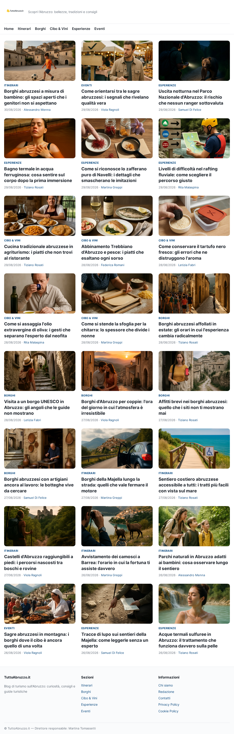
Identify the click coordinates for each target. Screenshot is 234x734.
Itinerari (24, 28)
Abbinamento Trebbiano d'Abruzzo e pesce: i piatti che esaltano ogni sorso (112, 252)
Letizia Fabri (186, 265)
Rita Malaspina (188, 187)
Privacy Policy (168, 704)
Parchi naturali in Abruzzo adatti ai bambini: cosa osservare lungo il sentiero (193, 562)
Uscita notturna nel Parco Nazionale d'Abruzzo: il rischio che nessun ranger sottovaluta (191, 97)
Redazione (166, 692)
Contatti (164, 698)
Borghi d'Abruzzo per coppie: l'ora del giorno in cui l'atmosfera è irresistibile (117, 407)
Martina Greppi (111, 187)
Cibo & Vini (59, 28)
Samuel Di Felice (189, 109)
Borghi (40, 28)
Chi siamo (165, 685)
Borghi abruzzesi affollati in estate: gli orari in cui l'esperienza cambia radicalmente (194, 329)
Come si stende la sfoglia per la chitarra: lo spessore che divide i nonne (115, 329)
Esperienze (81, 28)
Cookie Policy (168, 711)
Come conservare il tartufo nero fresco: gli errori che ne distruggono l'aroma (192, 252)
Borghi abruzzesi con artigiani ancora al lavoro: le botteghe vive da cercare (39, 485)
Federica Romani (112, 265)
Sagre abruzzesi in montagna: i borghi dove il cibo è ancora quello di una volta (36, 640)
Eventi (99, 28)
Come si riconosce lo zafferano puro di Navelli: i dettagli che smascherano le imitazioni (114, 174)
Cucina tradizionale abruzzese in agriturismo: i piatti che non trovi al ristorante (38, 252)
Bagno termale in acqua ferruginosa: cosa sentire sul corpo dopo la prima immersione (38, 174)
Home (9, 28)
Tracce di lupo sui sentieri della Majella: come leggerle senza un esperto (114, 640)
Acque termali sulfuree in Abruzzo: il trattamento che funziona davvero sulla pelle (188, 640)
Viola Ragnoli (110, 109)
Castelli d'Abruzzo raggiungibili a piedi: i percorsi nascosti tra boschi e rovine (38, 562)
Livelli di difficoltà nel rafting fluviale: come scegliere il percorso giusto (188, 174)
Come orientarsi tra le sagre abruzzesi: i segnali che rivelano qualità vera (115, 97)
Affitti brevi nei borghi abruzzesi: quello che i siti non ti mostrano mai (193, 407)
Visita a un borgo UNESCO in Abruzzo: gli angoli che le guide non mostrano (37, 407)
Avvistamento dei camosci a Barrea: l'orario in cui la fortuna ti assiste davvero (115, 562)
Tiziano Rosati (33, 187)
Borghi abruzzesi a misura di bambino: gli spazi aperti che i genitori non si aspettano (35, 97)
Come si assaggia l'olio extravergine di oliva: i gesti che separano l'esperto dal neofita (37, 329)
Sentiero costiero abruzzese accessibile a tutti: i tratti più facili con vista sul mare (194, 485)
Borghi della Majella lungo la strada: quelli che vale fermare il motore (114, 485)
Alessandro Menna (37, 109)
